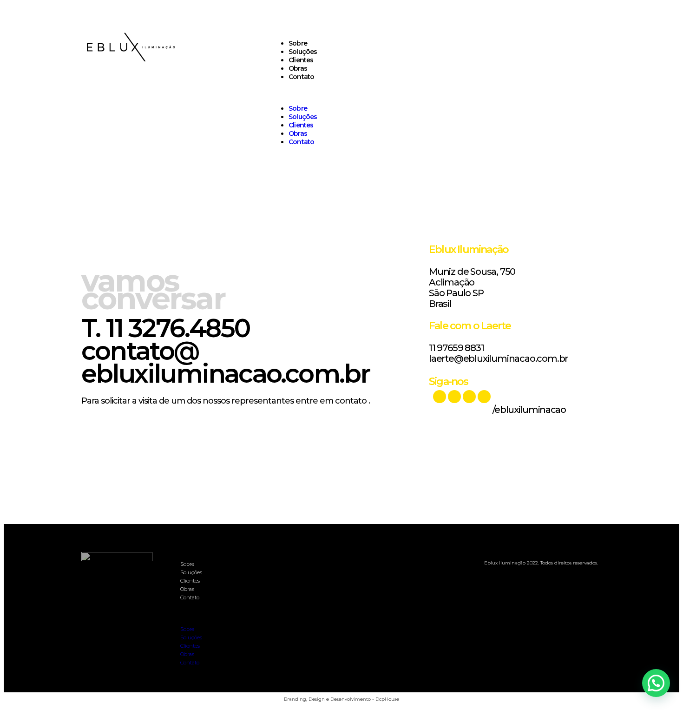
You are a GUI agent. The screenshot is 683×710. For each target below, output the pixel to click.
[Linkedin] (454, 396)
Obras (298, 68)
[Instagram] (484, 396)
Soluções (303, 51)
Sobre (298, 43)
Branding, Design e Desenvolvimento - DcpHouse (341, 699)
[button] (433, 92)
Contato (301, 77)
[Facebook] (469, 396)
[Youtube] (439, 396)
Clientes (301, 60)
